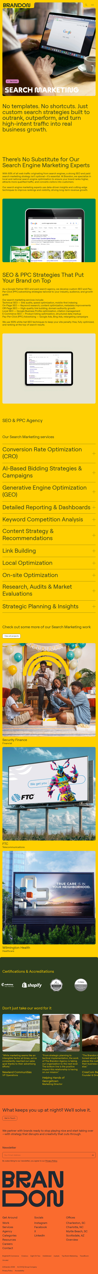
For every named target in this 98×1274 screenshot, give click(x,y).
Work (5, 1223)
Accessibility (19, 1271)
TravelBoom (84, 1256)
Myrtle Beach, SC (77, 1231)
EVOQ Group (24, 1267)
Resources (9, 1239)
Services (12, 81)
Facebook (40, 1227)
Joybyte (56, 1256)
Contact (7, 1248)
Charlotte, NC (75, 1227)
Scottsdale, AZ (75, 1235)
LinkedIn (39, 1235)
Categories (9, 1235)
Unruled (5, 1260)
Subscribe (93, 1155)
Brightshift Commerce (10, 1256)
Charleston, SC (75, 1223)
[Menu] (92, 4)
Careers (7, 1244)
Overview (72, 1239)
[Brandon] (18, 5)
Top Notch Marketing (69, 1256)
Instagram (40, 1223)
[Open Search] (86, 4)
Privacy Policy (51, 1161)
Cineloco (24, 1256)
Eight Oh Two (35, 1256)
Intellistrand (47, 1256)
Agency (7, 1231)
